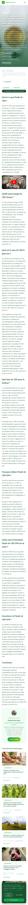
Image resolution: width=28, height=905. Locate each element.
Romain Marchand (9, 53)
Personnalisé (19, 895)
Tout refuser (8, 895)
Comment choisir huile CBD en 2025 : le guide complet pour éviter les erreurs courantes (13, 804)
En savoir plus (14, 739)
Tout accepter (14, 900)
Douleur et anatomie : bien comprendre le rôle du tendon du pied (13, 772)
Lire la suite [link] (6, 780)
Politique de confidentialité (16, 890)
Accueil (3, 71)
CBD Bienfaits (6, 12)
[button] (14, 182)
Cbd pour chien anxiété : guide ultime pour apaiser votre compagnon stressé (12, 867)
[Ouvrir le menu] (24, 2)
